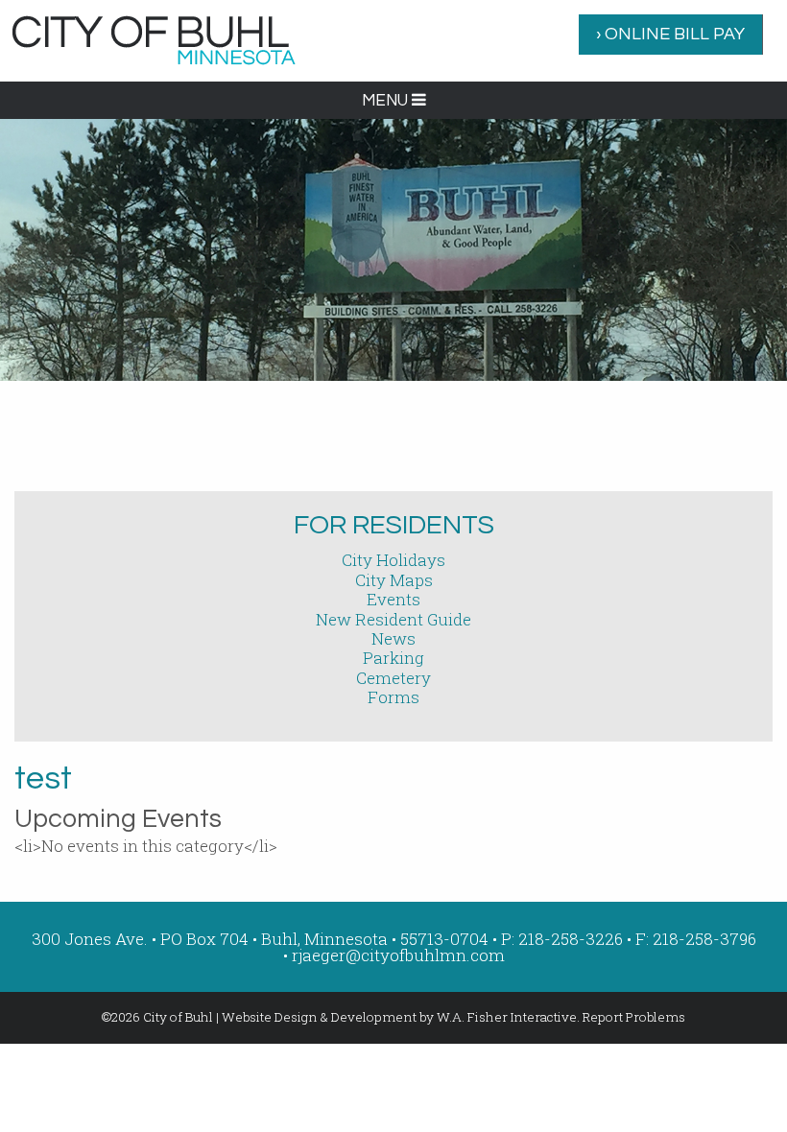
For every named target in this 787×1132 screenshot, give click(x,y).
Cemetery (393, 678)
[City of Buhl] (154, 39)
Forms (393, 697)
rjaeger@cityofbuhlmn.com (398, 955)
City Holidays (393, 560)
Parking (393, 658)
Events (393, 599)
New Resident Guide (393, 619)
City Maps (394, 580)
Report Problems (634, 1017)
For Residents (394, 525)
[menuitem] (671, 34)
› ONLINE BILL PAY (670, 34)
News (393, 638)
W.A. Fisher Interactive (507, 1017)
